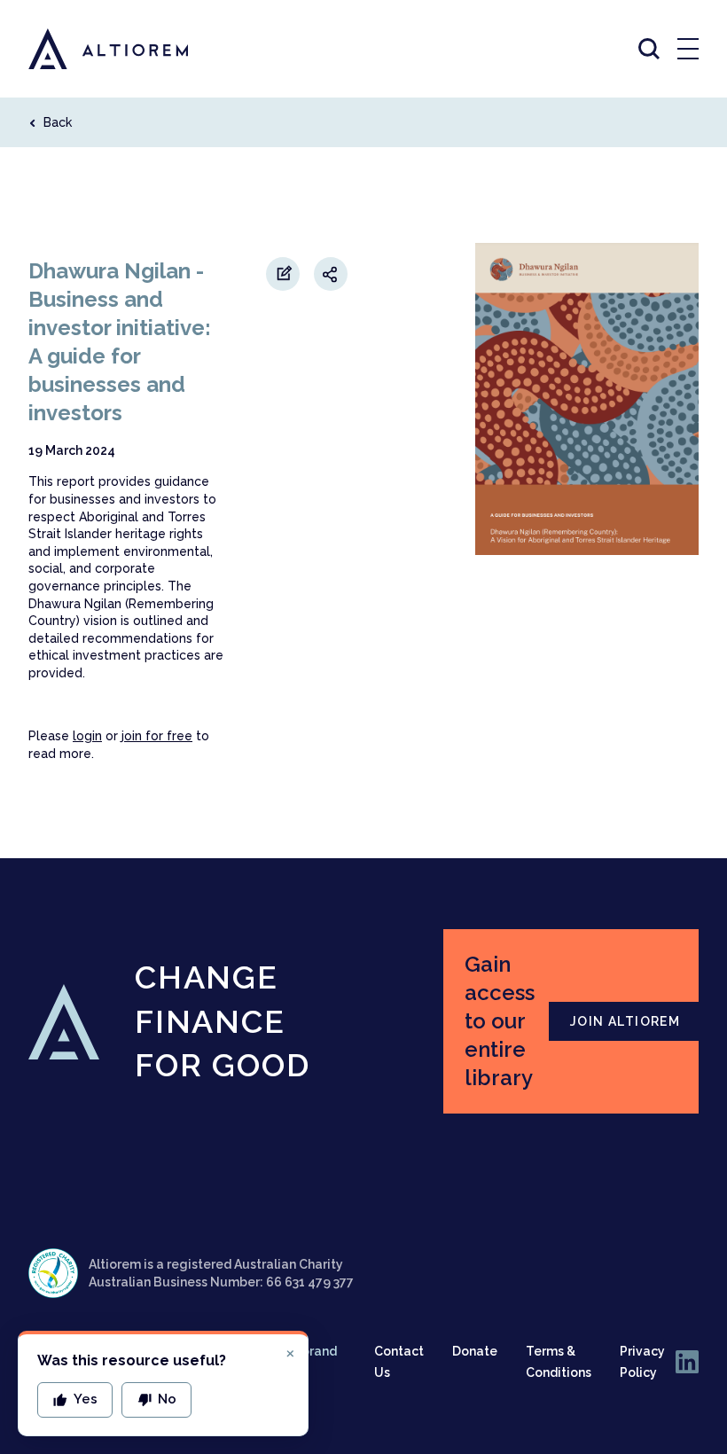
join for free (156, 736)
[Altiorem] (92, 48)
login (87, 736)
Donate (474, 1351)
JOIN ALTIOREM (625, 1021)
